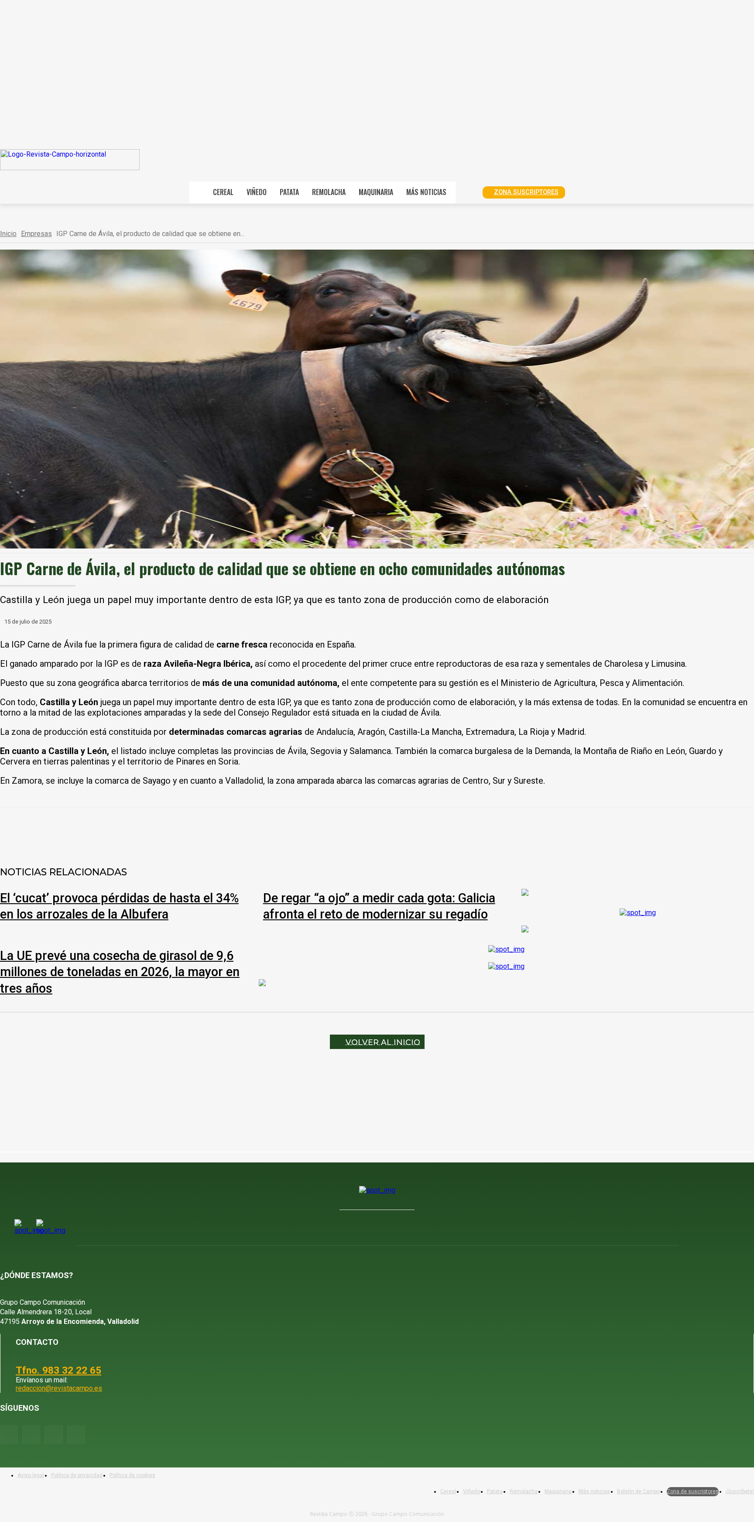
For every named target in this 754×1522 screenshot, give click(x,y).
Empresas (36, 234)
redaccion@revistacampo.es (59, 1388)
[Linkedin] (197, 830)
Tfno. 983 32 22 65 (58, 1370)
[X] (134, 830)
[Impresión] (260, 830)
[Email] (229, 830)
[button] (466, 191)
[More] (292, 830)
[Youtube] (53, 1434)
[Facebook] (103, 830)
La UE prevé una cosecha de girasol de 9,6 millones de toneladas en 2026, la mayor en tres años (120, 971)
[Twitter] (76, 1434)
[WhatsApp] (166, 830)
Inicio (8, 234)
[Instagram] (31, 1434)
